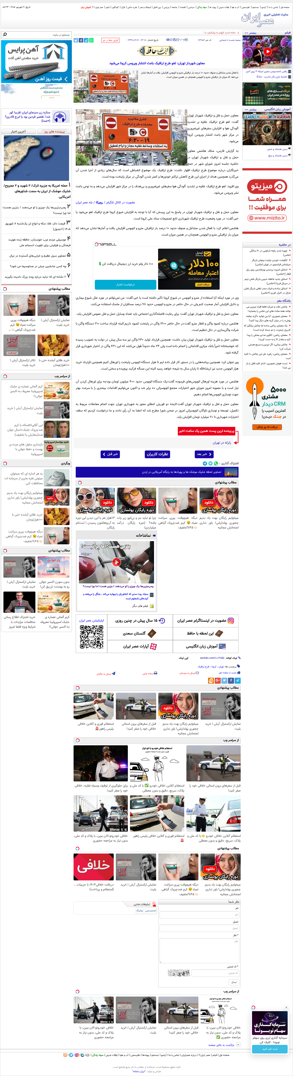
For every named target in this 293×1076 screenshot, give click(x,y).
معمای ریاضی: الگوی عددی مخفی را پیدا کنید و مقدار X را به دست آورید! (269, 337)
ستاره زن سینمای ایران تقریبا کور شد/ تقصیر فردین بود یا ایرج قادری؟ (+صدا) (27, 117)
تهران (221, 667)
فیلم (107, 7)
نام (237, 908)
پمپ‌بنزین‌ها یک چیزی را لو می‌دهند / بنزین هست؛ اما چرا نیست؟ (118, 586)
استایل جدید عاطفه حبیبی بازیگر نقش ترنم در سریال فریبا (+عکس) (268, 281)
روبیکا (99, 202)
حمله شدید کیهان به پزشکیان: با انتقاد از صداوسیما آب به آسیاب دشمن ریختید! (198, 33)
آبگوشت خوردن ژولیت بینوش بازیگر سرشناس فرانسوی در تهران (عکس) (271, 262)
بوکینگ (139, 911)
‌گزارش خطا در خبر (110, 40)
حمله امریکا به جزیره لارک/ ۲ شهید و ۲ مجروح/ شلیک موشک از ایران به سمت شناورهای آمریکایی (37, 191)
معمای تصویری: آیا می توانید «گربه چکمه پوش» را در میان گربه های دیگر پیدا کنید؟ (268, 318)
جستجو (255, 7)
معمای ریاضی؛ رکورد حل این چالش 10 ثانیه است (267, 356)
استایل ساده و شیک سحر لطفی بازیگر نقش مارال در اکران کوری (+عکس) (267, 291)
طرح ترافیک (204, 667)
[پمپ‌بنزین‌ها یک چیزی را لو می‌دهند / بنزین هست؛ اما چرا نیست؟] (116, 562)
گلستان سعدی (134, 634)
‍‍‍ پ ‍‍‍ (182, 39)
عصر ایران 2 (98, 7)
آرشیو (263, 7)
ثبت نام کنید (270, 1049)
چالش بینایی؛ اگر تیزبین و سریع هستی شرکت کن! (269, 347)
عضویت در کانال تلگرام (120, 202)
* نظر (235, 935)
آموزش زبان (86, 7)
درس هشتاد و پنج (278, 156)
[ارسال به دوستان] (171, 39)
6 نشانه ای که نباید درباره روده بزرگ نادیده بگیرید (35, 277)
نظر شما (233, 902)
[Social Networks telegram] (205, 463)
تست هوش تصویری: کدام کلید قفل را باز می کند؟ (268, 366)
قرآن (123, 7)
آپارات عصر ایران (136, 647)
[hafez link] (157, 51)
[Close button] (286, 1007)
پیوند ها (212, 7)
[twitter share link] (76, 40)
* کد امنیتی (232, 967)
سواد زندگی (202, 7)
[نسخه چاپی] (167, 39)
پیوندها (145, 1055)
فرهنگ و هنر (145, 7)
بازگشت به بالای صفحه (221, 1045)
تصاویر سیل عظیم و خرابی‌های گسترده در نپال (37, 256)
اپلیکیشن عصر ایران (91, 620)
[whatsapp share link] (91, 40)
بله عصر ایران (84, 202)
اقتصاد (183, 7)
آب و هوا (235, 7)
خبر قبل (112, 454)
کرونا (214, 667)
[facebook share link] (81, 40)
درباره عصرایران (189, 1055)
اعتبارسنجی (150, 911)
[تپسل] (96, 244)
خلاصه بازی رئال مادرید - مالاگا (272, 77)
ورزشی (166, 7)
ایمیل (235, 922)
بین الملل (157, 7)
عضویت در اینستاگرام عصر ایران (201, 621)
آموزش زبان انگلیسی (202, 647)
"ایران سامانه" (139, 1071)
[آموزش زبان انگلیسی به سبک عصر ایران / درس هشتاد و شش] (267, 128)
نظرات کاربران (157, 454)
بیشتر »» (251, 32)
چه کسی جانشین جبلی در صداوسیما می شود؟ (38, 266)
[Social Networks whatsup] (216, 463)
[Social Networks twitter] (210, 463)
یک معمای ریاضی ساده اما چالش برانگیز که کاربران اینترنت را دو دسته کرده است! (267, 328)
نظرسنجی (246, 7)
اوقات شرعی (224, 7)
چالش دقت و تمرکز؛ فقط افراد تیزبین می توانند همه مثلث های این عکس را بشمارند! (268, 309)
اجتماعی (223, 40)
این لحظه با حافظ (200, 634)
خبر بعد (202, 454)
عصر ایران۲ (204, 1055)
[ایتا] (211, 681)
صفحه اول (285, 7)
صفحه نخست (235, 40)
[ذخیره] (174, 40)
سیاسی (191, 7)
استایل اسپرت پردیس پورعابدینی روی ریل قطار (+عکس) (268, 272)
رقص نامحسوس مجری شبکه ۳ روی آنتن (267, 72)
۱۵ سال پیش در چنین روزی (136, 621)
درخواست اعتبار (125, 284)
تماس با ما (273, 7)
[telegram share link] (86, 40)
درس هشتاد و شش (277, 149)
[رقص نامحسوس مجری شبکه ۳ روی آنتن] (267, 51)
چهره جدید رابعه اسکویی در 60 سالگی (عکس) (270, 253)
